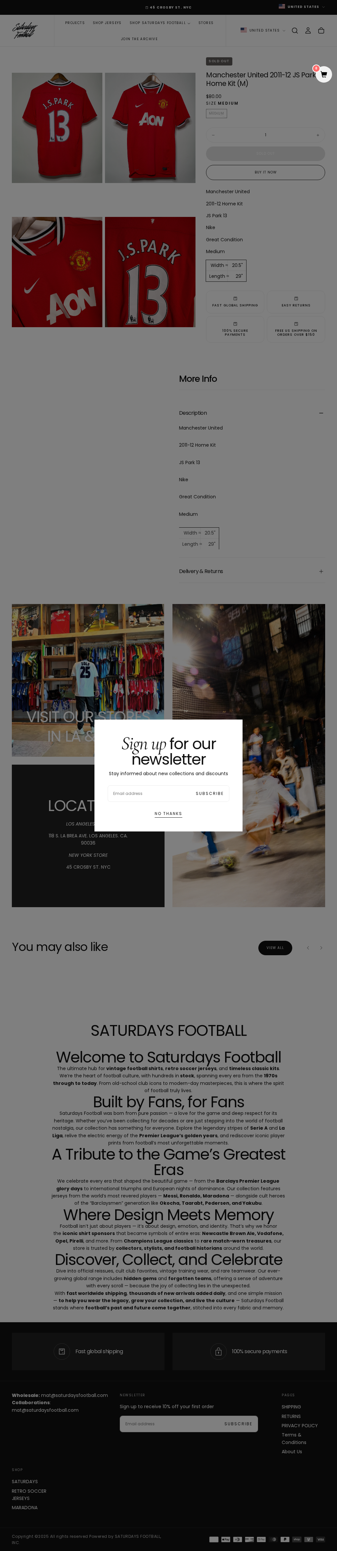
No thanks (168, 813)
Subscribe (210, 793)
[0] (324, 75)
